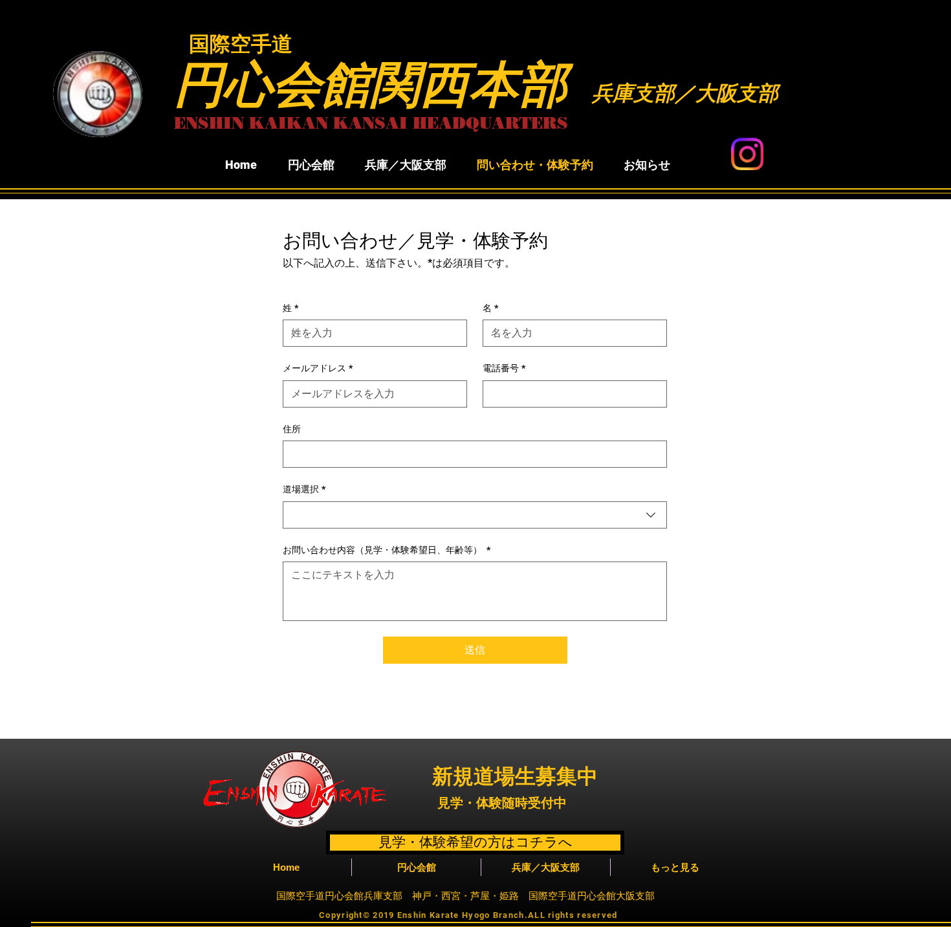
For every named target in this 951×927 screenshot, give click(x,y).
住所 (292, 429)
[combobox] (475, 515)
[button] (310, 165)
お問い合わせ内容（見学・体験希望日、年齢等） (386, 550)
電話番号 (504, 368)
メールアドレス (318, 368)
